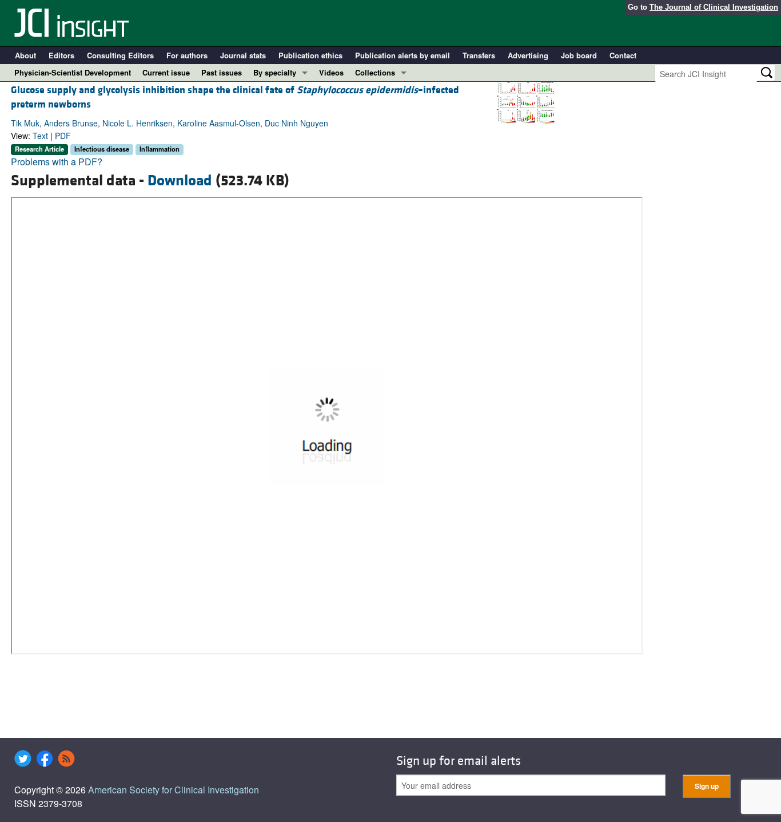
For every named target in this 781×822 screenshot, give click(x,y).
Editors (61, 55)
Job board (579, 55)
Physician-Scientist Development (72, 72)
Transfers (479, 55)
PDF (63, 135)
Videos (331, 72)
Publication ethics (310, 55)
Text (40, 135)
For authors (187, 55)
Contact (622, 55)
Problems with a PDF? (56, 161)
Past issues (221, 72)
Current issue (166, 72)
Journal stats (243, 55)
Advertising (528, 55)
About (25, 55)
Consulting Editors (120, 55)
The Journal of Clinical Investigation (713, 7)
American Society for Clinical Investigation (173, 789)
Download (180, 180)
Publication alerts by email (402, 55)
